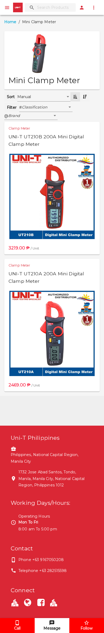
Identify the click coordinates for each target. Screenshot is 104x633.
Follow (87, 628)
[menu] (7, 8)
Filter (12, 107)
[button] (47, 107)
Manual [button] (24, 96)
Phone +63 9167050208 (41, 559)
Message (52, 628)
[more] (94, 8)
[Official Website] (27, 603)
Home (10, 21)
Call (17, 628)
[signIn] (82, 8)
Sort (11, 96)
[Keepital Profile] (15, 602)
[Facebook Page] (41, 603)
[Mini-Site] (53, 602)
